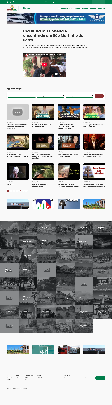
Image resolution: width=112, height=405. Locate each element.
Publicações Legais (65, 8)
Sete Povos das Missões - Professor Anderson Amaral (94, 185)
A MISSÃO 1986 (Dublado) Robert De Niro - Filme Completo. (17, 126)
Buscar (99, 96)
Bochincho (11, 184)
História (85, 8)
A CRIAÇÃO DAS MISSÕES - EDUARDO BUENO (93, 126)
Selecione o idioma (98, 2)
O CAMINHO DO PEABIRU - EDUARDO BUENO (42, 126)
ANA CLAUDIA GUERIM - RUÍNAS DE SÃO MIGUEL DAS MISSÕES (42, 156)
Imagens (53, 2)
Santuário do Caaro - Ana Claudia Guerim (68, 155)
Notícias (77, 8)
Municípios (46, 2)
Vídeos (60, 2)
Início (39, 2)
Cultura (66, 2)
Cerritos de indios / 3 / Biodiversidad (40, 185)
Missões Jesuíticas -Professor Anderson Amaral (69, 185)
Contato (101, 8)
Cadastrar (100, 378)
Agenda (93, 8)
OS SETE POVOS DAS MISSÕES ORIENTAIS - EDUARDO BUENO (66, 126)
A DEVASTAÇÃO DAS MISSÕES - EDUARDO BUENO (17, 155)
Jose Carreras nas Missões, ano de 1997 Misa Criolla (94, 155)
